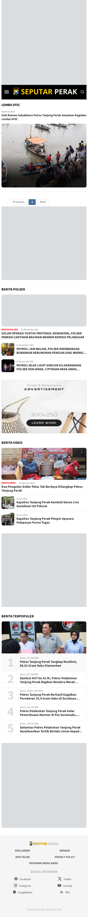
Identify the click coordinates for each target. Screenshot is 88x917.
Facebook (25, 879)
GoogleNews (25, 892)
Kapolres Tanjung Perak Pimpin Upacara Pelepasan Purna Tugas (45, 521)
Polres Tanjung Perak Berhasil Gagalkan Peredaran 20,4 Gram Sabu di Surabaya (48, 697)
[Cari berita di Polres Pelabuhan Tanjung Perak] (82, 91)
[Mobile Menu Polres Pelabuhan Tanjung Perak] (7, 91)
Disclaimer (22, 851)
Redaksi (65, 851)
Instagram (25, 886)
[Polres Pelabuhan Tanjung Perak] (44, 91)
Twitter (67, 879)
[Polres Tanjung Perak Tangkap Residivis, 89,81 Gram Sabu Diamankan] (44, 637)
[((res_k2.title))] (44, 464)
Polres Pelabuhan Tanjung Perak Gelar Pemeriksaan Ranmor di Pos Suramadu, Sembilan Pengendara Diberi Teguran (48, 713)
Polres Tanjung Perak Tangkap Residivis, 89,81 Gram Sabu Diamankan (48, 664)
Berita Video (8, 483)
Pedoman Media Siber (43, 863)
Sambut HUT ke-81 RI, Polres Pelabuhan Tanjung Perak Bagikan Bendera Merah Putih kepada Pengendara (48, 680)
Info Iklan (22, 857)
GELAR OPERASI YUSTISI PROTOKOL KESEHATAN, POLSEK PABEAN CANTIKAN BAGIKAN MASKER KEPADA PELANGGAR (42, 335)
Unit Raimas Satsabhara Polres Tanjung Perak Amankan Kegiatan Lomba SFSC (43, 117)
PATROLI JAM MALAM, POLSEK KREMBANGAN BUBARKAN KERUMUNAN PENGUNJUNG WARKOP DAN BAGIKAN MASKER (50, 351)
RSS (67, 892)
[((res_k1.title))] (44, 310)
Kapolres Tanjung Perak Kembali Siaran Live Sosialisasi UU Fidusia (47, 504)
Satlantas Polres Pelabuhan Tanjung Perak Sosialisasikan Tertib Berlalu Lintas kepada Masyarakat (50, 729)
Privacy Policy (65, 857)
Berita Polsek (9, 329)
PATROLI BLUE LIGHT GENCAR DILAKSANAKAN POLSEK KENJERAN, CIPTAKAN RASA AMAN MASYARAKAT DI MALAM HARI (48, 367)
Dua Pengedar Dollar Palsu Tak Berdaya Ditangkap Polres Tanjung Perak (42, 489)
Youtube (67, 886)
